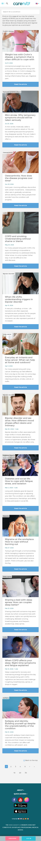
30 (26, 773)
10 (14, 773)
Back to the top (31, 760)
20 (20, 773)
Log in (28, 838)
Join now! (12, 838)
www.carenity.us (15, 825)
